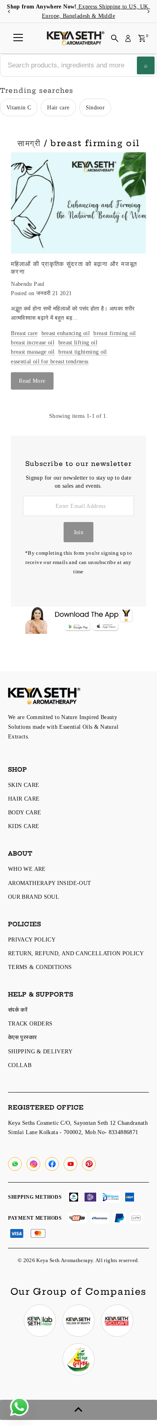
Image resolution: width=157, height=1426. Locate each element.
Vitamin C (18, 107)
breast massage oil (33, 351)
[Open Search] (114, 38)
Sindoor (95, 107)
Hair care (58, 107)
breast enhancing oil (65, 333)
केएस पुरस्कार (22, 1037)
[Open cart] (142, 38)
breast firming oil (114, 333)
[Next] (148, 11)
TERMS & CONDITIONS (40, 967)
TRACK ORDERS (30, 1023)
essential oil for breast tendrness (49, 361)
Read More (32, 380)
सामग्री (29, 143)
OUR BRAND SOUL (33, 896)
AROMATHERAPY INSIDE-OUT (49, 883)
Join (78, 532)
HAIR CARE (23, 798)
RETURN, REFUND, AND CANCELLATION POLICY (76, 953)
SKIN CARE (23, 785)
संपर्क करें (17, 1010)
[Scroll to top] (78, 1410)
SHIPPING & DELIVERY (40, 1051)
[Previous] (9, 11)
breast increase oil (32, 342)
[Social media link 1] (40, 1320)
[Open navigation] (18, 38)
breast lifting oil (78, 342)
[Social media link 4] (78, 1359)
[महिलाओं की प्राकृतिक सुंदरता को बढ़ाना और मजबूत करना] (78, 203)
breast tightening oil (82, 351)
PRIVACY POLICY (32, 939)
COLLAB (19, 1065)
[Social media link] (15, 1164)
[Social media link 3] (117, 1320)
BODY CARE (24, 812)
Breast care (24, 333)
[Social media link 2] (78, 1320)
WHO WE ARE (27, 869)
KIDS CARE (23, 826)
